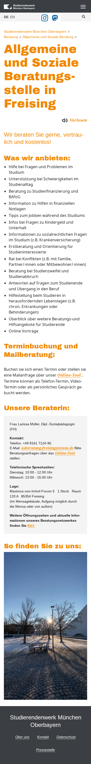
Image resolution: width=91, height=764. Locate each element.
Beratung (11, 37)
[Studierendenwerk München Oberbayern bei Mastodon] (56, 18)
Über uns (22, 737)
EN (12, 17)
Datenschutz (66, 737)
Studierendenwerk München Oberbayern (35, 31)
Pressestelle (45, 750)
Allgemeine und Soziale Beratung (48, 37)
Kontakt (43, 737)
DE (6, 17)
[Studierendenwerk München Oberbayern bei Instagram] (44, 18)
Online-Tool (69, 375)
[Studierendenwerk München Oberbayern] (25, 7)
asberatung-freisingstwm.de (47, 448)
